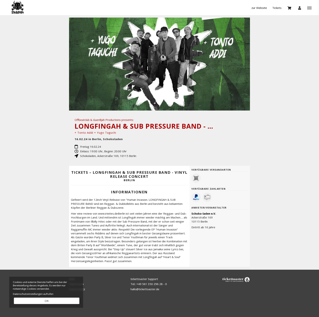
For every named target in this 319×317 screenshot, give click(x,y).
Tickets (277, 8)
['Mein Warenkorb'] (289, 8)
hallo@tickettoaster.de (145, 289)
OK (47, 301)
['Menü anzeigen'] (309, 7)
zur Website (259, 8)
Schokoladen (25, 7)
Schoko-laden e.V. (203, 213)
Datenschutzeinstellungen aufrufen (33, 294)
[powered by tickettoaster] (236, 279)
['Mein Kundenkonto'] (299, 8)
